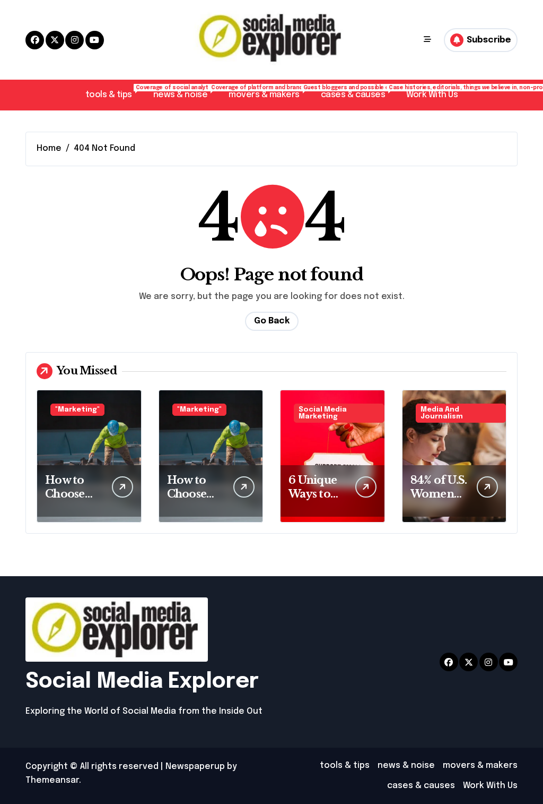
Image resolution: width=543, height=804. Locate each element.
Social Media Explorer (142, 681)
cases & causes (358, 92)
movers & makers (269, 92)
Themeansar (52, 780)
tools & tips (114, 92)
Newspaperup (195, 766)
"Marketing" (77, 409)
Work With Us (432, 94)
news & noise (185, 92)
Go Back (272, 321)
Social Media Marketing (323, 413)
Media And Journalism (442, 413)
